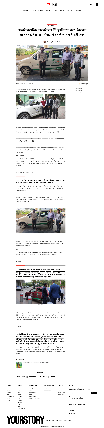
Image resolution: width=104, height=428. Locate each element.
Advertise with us (40, 372)
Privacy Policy (59, 420)
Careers (53, 420)
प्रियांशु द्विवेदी (50, 42)
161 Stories (58, 42)
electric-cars (20, 376)
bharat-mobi (43, 376)
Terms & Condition (67, 420)
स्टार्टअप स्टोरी (51, 25)
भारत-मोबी (53, 376)
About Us (48, 420)
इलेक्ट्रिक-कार (32, 376)
